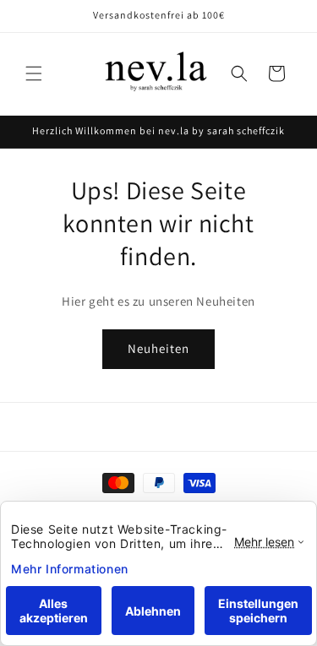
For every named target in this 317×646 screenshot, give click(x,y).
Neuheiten (158, 348)
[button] (33, 73)
